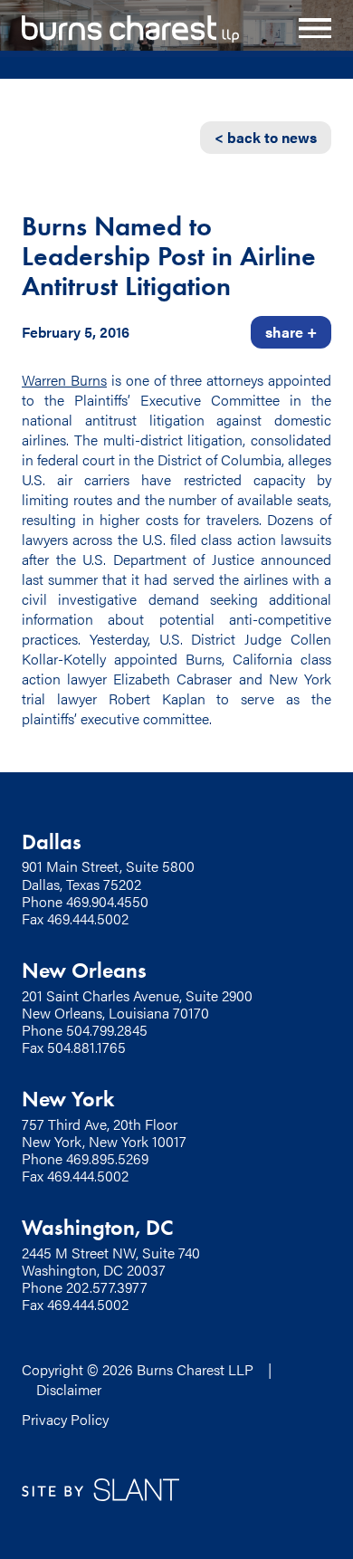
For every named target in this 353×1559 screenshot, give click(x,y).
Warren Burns (64, 379)
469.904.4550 (107, 901)
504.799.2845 (107, 1029)
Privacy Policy (65, 1419)
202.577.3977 (107, 1287)
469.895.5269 (107, 1158)
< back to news (266, 137)
